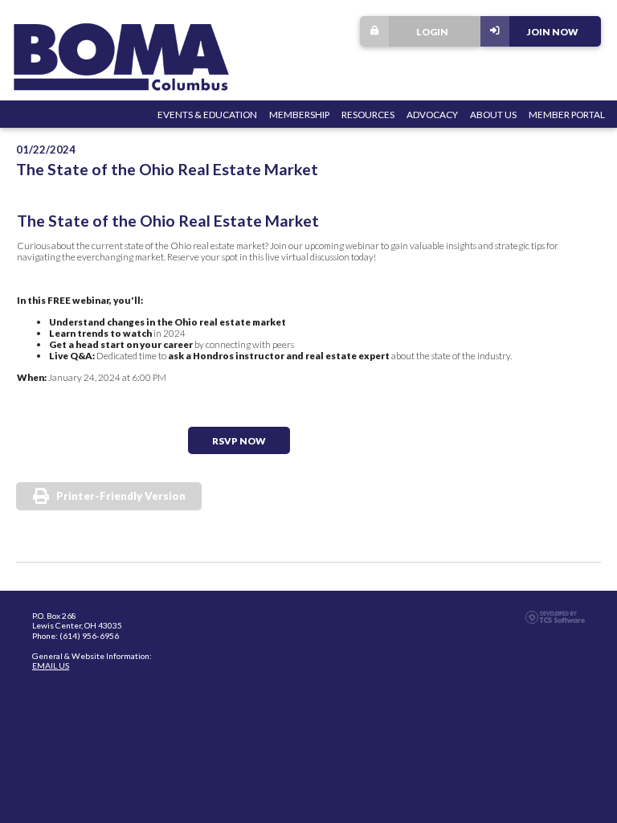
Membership (299, 114)
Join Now (552, 31)
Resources (367, 114)
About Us (493, 114)
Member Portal (567, 114)
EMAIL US (50, 665)
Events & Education (207, 114)
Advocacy (432, 114)
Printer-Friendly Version (121, 495)
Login (432, 31)
